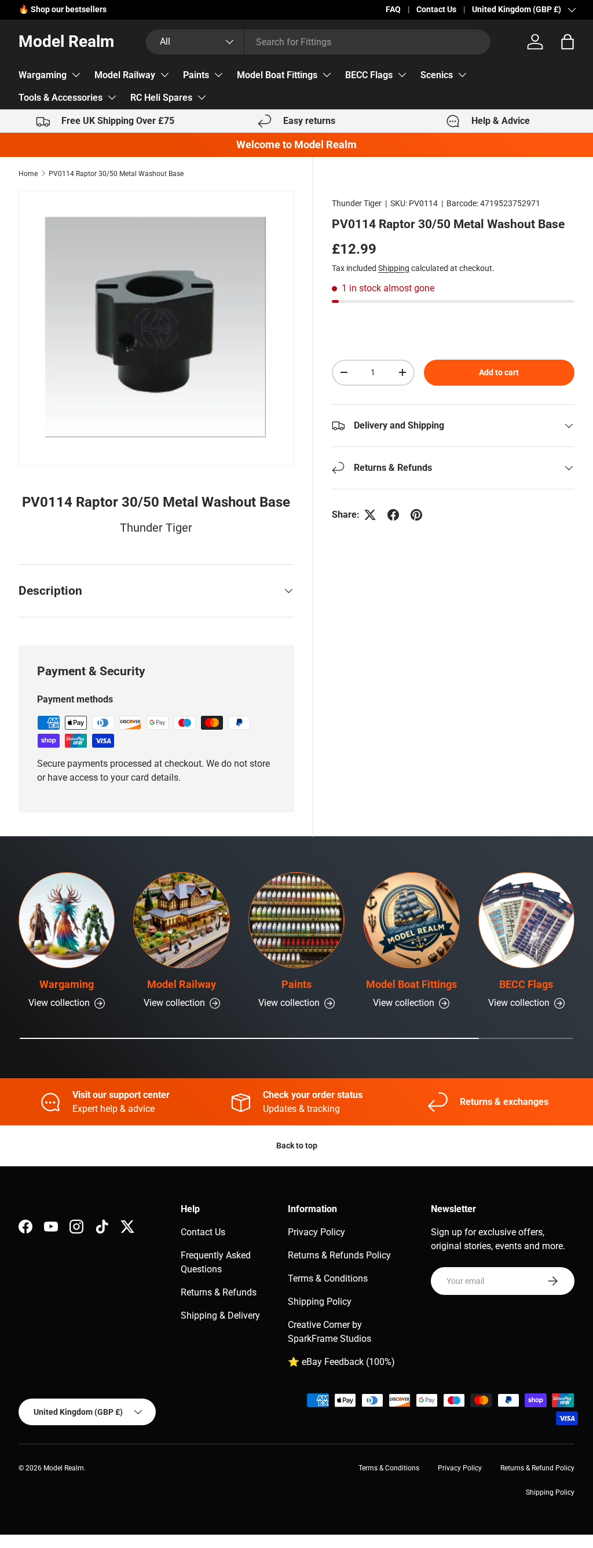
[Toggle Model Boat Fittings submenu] (327, 75)
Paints (196, 74)
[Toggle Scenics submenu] (462, 75)
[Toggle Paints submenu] (218, 75)
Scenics (436, 74)
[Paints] (296, 920)
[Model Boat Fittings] (411, 920)
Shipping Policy (320, 1301)
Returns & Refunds (219, 1292)
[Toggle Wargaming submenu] (76, 75)
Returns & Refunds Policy (339, 1255)
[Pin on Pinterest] (416, 514)
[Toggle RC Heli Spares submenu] (201, 97)
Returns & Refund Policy (537, 1468)
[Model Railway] (181, 920)
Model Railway (124, 74)
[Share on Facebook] (393, 514)
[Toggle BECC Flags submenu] (402, 75)
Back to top (296, 1145)
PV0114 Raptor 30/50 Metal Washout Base (116, 174)
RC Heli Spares (161, 97)
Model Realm (63, 1468)
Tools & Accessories (61, 97)
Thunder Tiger (357, 203)
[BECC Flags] (526, 920)
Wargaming (43, 74)
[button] (567, 41)
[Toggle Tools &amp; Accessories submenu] (112, 97)
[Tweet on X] (370, 514)
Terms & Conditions (328, 1278)
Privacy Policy (316, 1232)
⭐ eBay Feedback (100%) (341, 1361)
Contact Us (436, 9)
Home (28, 174)
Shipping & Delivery (220, 1315)
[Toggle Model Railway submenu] (164, 75)
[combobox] (318, 42)
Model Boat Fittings (277, 74)
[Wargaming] (66, 920)
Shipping (393, 268)
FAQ (393, 9)
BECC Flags (369, 74)
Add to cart (499, 372)
